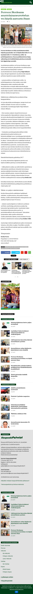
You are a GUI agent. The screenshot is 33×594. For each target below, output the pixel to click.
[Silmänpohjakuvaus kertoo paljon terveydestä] (6, 265)
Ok (16, 592)
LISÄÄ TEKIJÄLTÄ (24, 259)
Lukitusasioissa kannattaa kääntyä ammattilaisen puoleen (26, 272)
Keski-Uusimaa (5, 545)
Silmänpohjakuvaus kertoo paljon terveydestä (5, 271)
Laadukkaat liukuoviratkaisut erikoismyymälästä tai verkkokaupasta (16, 272)
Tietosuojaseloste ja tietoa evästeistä (12, 484)
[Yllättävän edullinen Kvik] (5, 416)
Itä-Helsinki (6, 553)
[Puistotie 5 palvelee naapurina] (5, 398)
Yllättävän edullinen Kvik (18, 413)
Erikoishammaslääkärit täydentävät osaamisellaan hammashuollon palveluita (19, 406)
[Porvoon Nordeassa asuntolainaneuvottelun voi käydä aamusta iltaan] (5, 359)
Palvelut (6, 6)
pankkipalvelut (16, 246)
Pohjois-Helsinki (8, 556)
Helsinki (3, 550)
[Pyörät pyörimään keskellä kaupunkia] (5, 377)
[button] (30, 2)
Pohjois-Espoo (7, 572)
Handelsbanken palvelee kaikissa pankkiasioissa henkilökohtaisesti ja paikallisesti (21, 367)
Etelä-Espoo (6, 569)
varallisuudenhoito (14, 248)
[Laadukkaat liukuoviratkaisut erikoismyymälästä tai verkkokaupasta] (16, 265)
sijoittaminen (4, 248)
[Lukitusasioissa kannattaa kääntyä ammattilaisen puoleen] (27, 265)
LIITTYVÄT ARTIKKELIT (11, 259)
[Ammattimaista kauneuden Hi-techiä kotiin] (5, 424)
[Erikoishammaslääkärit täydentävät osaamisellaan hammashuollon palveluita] (5, 407)
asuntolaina (9, 246)
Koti (2, 6)
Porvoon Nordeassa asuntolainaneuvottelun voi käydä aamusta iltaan (21, 358)
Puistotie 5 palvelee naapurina (20, 396)
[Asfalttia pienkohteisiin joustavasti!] (5, 390)
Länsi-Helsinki (7, 558)
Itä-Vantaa (6, 564)
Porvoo (9, 9)
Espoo (3, 566)
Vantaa (3, 561)
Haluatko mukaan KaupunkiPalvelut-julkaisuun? (15, 480)
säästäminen (25, 246)
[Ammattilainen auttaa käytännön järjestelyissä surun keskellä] (5, 351)
